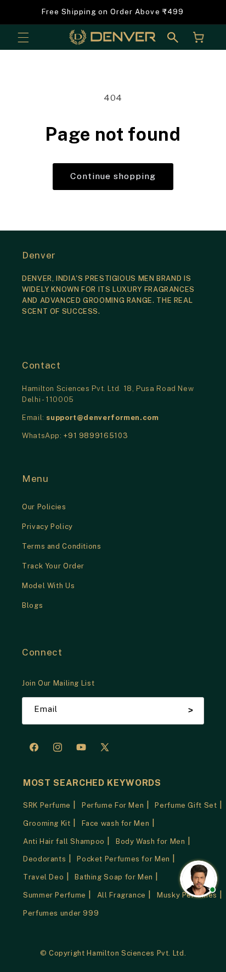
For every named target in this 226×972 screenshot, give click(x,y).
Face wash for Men (116, 823)
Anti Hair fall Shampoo (64, 841)
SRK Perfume (47, 805)
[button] (23, 37)
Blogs (32, 605)
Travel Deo (43, 877)
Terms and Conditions (61, 546)
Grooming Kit (47, 823)
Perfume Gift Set (186, 805)
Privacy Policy (47, 526)
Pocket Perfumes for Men (123, 859)
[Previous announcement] (21, 12)
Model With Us (48, 586)
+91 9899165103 (96, 436)
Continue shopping (113, 176)
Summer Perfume (54, 895)
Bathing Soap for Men (114, 877)
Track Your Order (53, 566)
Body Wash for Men (150, 841)
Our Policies (44, 507)
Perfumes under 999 (61, 913)
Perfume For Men (113, 805)
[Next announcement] (205, 12)
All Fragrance (121, 895)
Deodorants (44, 859)
